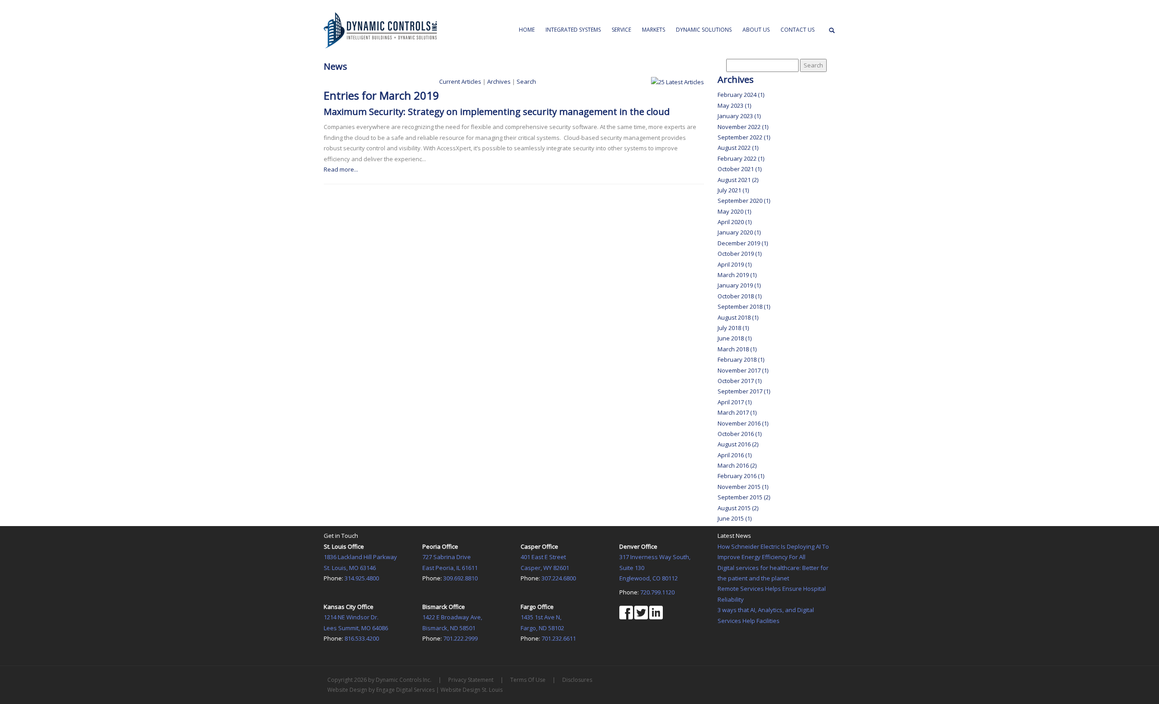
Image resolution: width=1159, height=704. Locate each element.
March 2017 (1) (737, 412)
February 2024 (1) (741, 95)
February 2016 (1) (741, 476)
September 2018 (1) (744, 306)
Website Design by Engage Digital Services (381, 690)
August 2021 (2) (738, 180)
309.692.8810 (460, 578)
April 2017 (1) (735, 402)
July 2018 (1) (733, 328)
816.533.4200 (362, 638)
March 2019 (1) (737, 275)
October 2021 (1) (739, 169)
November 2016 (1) (743, 423)
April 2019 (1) (735, 264)
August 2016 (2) (738, 444)
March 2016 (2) (737, 465)
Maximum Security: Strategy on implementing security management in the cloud (497, 111)
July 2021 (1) (733, 190)
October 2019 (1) (739, 253)
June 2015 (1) (735, 518)
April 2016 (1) (735, 455)
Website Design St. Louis (472, 690)
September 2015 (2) (744, 497)
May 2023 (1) (734, 105)
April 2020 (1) (735, 222)
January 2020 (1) (739, 232)
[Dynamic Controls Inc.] (380, 29)
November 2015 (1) (743, 487)
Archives (499, 81)
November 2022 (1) (743, 127)
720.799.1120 (657, 592)
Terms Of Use (528, 680)
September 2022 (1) (744, 137)
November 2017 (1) (743, 370)
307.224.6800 (558, 578)
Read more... (341, 169)
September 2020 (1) (744, 200)
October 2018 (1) (739, 296)
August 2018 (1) (738, 317)
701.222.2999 (460, 638)
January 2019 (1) (739, 285)
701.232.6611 (558, 638)
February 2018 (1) (741, 359)
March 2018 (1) (737, 349)
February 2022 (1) (741, 158)
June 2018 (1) (735, 338)
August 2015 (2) (738, 508)
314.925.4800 (362, 578)
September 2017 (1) (744, 391)
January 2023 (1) (739, 116)
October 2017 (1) (739, 381)
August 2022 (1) (738, 148)
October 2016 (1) (739, 434)
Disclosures (577, 680)
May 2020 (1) (734, 211)
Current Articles (460, 81)
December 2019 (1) (743, 243)
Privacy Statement (470, 680)
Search (526, 81)
